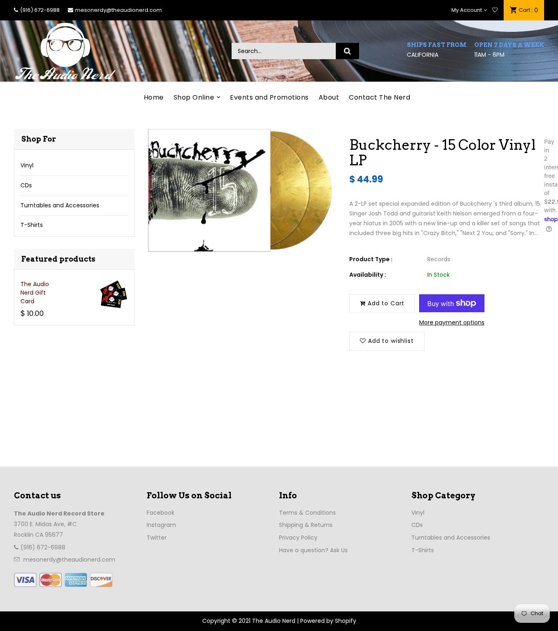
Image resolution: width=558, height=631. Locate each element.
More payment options (451, 322)
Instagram (161, 525)
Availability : (367, 275)
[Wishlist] (495, 10)
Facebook (160, 513)
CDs (26, 185)
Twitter (157, 537)
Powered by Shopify (328, 621)
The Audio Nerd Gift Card (34, 292)
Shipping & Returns (306, 525)
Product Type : (371, 259)
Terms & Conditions (307, 513)
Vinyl (26, 165)
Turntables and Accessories (59, 205)
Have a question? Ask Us (313, 550)
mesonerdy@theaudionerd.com (118, 10)
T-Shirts (31, 225)
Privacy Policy (298, 537)
